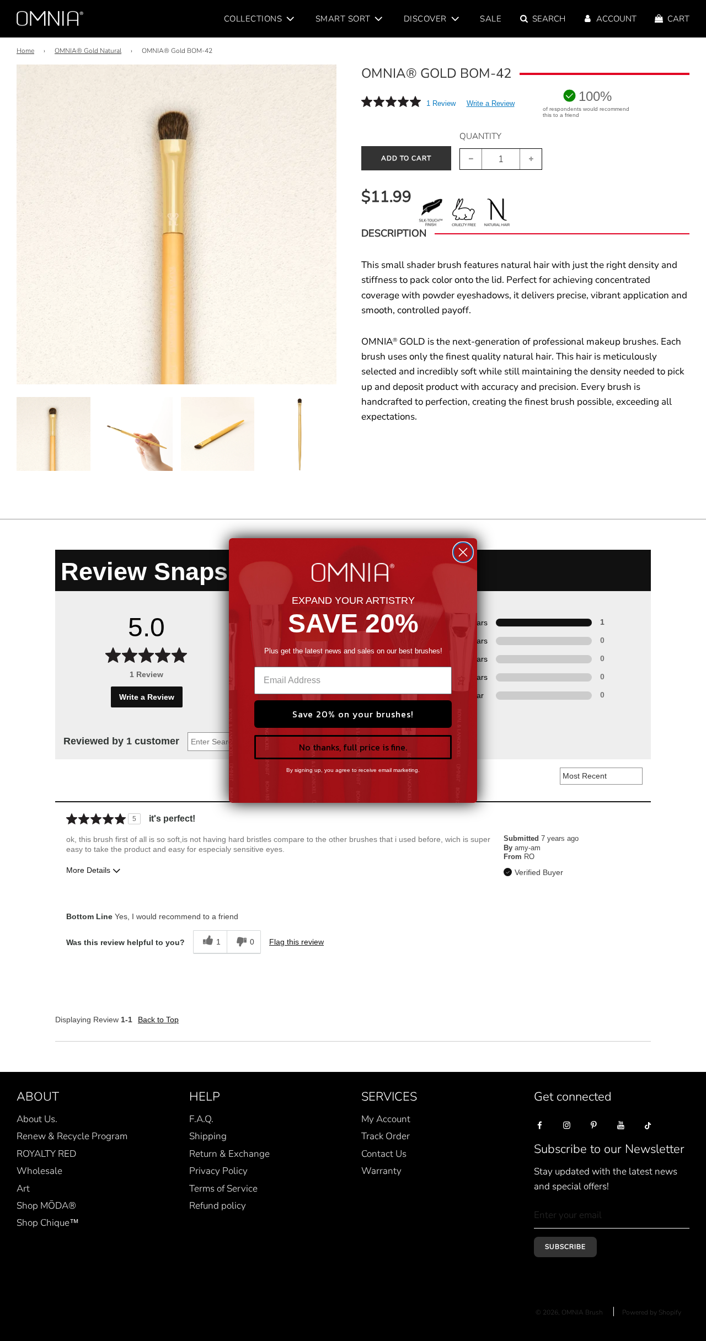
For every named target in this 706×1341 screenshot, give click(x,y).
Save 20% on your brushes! (353, 714)
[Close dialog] (463, 552)
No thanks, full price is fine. (353, 747)
